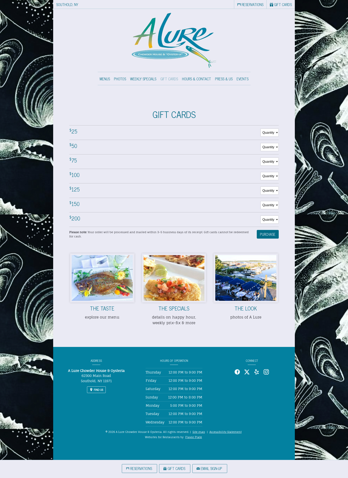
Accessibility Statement (225, 432)
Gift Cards (169, 79)
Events (243, 79)
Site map (199, 432)
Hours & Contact (196, 79)
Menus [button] (105, 79)
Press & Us (224, 79)
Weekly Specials (143, 79)
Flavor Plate (193, 437)
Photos (120, 79)
